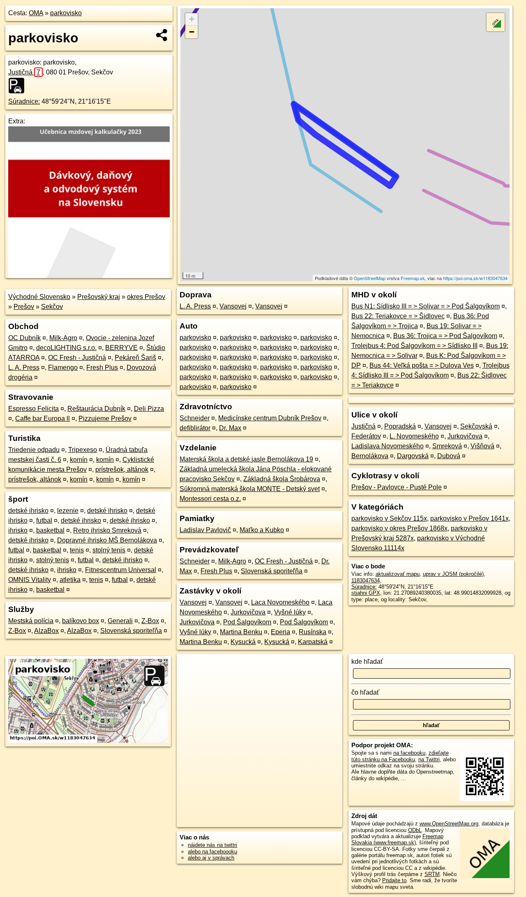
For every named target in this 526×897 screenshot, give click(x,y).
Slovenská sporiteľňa (131, 630)
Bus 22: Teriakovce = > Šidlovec (398, 316)
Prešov (24, 306)
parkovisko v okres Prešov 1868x (399, 528)
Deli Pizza (149, 408)
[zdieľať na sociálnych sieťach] (162, 35)
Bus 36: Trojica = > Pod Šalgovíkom (445, 335)
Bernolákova (369, 455)
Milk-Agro (63, 337)
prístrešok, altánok (121, 469)
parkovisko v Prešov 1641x (469, 518)
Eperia (280, 631)
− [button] (191, 32)
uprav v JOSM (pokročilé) (453, 574)
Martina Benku (241, 631)
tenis (77, 550)
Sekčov (52, 306)
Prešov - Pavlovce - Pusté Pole (396, 487)
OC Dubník (24, 337)
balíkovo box (80, 620)
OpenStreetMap (369, 278)
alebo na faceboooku (212, 851)
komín (79, 459)
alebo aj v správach (211, 858)
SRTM (432, 874)
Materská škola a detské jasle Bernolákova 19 (246, 459)
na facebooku (409, 753)
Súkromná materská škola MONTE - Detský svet (250, 488)
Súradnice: (24, 101)
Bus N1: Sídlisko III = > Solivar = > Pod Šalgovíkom (425, 306)
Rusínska (312, 631)
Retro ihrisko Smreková (107, 530)
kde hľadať (367, 661)
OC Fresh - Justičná (77, 357)
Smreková (447, 446)
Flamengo (63, 367)
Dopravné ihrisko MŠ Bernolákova (107, 540)
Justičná (24, 72)
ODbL (415, 830)
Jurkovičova (248, 612)
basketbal (50, 530)
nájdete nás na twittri (212, 845)
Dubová (448, 455)
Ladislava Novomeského (387, 446)
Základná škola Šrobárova (281, 478)
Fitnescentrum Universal (120, 569)
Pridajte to (394, 880)
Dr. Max (230, 427)
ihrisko (18, 530)
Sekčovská (476, 426)
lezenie (67, 510)
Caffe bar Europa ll (42, 418)
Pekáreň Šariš (135, 357)
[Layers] (496, 22)
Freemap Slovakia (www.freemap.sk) (397, 839)
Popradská (400, 426)
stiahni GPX (365, 593)
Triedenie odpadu (34, 449)
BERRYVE (121, 347)
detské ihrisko (28, 510)
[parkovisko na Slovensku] (19, 85)
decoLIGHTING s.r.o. (66, 347)
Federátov (366, 436)
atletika (70, 579)
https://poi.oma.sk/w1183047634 (475, 278)
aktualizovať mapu (398, 574)
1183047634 (365, 580)
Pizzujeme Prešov (105, 418)
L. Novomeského (414, 436)
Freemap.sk (413, 278)
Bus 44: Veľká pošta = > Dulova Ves (421, 365)
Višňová (482, 446)
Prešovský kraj (98, 296)
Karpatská (313, 641)
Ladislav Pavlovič (205, 529)
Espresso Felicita (33, 408)
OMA (36, 12)
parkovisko (66, 12)
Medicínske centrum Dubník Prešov (269, 418)
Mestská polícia (30, 620)
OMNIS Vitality (29, 579)
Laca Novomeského (280, 602)
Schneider (195, 418)
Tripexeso (82, 449)
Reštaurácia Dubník (96, 408)
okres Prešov (146, 296)
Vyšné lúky (290, 612)
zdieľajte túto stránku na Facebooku (400, 756)
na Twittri (429, 759)
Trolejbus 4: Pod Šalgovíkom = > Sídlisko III (414, 345)
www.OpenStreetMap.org (449, 824)
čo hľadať (365, 692)
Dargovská (413, 455)
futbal (44, 520)
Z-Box (150, 620)
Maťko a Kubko (262, 529)
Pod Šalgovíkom (247, 622)
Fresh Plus (102, 367)
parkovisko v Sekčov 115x (389, 518)
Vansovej (233, 306)
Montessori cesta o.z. (210, 498)
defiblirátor (195, 427)
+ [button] (191, 19)
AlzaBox (46, 630)
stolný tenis (108, 550)
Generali (120, 620)
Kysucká (243, 641)
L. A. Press (23, 367)
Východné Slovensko (39, 296)
